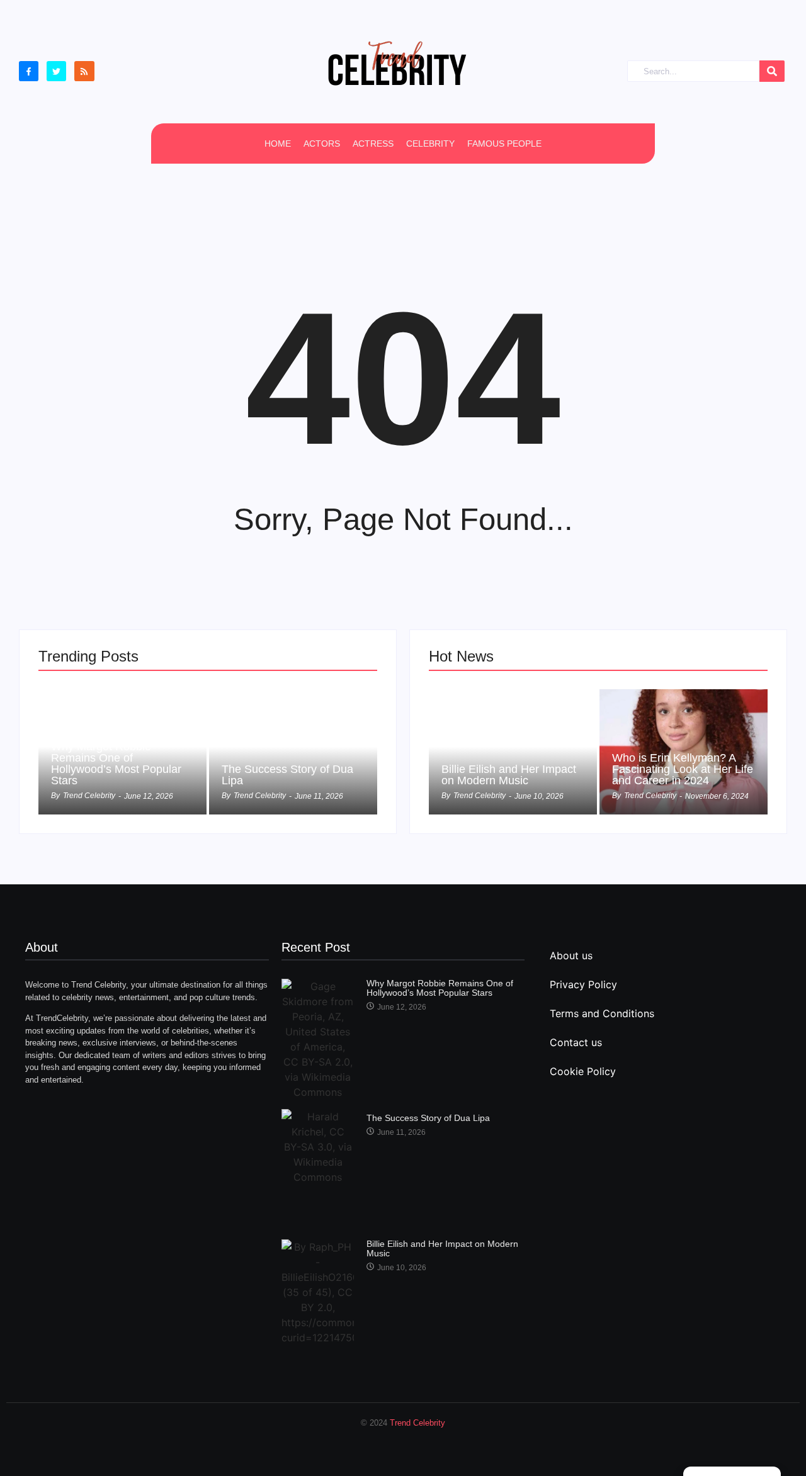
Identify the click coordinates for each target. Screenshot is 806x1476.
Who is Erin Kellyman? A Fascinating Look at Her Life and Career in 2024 (682, 769)
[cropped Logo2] (397, 63)
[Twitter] (56, 71)
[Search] (772, 71)
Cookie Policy (583, 1071)
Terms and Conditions (602, 1013)
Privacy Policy (583, 984)
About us (571, 955)
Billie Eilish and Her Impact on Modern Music (508, 774)
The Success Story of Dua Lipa (287, 774)
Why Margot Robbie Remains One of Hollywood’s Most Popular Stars (116, 763)
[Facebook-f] (28, 71)
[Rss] (84, 71)
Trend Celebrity (417, 1423)
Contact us (576, 1042)
